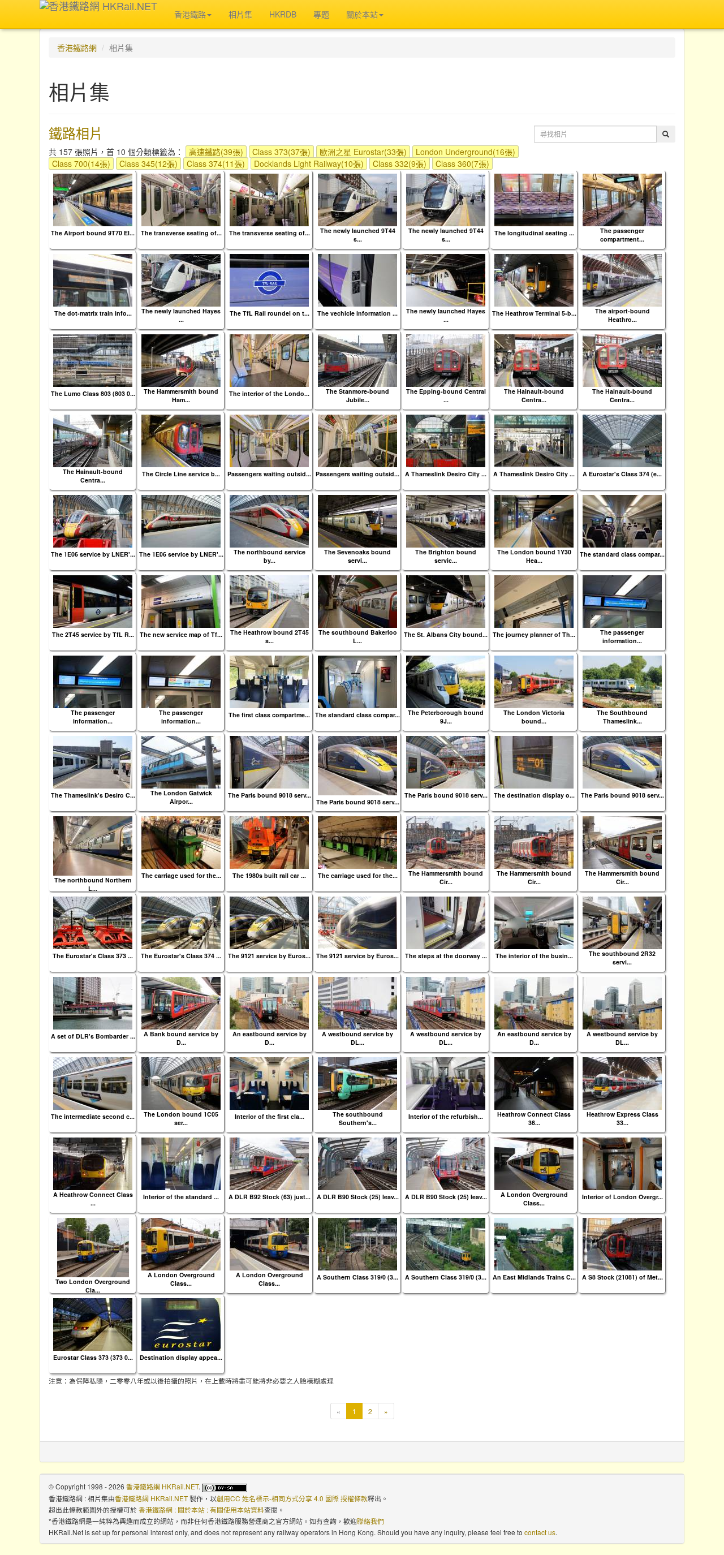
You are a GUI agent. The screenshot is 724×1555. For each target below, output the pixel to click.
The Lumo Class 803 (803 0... (93, 393)
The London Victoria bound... (533, 716)
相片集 (240, 14)
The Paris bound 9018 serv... (269, 795)
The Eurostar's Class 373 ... (93, 955)
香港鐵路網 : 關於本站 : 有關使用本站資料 (201, 1509)
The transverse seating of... (181, 233)
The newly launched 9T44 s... (357, 234)
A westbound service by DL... (357, 1038)
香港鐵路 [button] (190, 14)
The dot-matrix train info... (93, 313)
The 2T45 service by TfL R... (93, 634)
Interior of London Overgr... (622, 1196)
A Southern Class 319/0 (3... (357, 1277)
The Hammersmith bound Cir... (445, 877)
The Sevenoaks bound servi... (357, 556)
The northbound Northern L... (93, 884)
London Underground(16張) (465, 151)
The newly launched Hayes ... (181, 315)
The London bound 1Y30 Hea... (534, 556)
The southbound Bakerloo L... (357, 636)
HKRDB (282, 14)
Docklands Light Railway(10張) (309, 163)
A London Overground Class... (534, 1198)
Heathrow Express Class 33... (622, 1118)
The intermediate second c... (93, 1116)
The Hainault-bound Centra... (534, 395)
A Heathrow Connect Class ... (93, 1198)
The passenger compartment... (622, 234)
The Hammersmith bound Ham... (181, 395)
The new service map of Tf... (181, 634)
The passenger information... (622, 636)
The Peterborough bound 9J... (446, 716)
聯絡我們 (370, 1521)
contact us (539, 1532)
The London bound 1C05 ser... (181, 1118)
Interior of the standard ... (181, 1196)
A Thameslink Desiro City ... (445, 473)
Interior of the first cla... (269, 1116)
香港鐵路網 (77, 47)
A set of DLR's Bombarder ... (93, 1036)
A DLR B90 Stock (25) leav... (358, 1196)
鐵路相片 (76, 133)
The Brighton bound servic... (445, 556)
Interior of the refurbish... (445, 1116)
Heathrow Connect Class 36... (534, 1118)
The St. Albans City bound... (446, 634)
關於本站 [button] (362, 14)
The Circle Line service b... (181, 473)
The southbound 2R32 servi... (622, 957)
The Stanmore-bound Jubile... (357, 395)
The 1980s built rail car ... (269, 875)
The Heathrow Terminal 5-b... (534, 313)
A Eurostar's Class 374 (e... (622, 473)
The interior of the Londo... (269, 393)
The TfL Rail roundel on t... (269, 313)
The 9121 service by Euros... (269, 955)
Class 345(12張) (148, 163)
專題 (321, 14)
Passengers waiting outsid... (269, 473)
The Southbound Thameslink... (622, 716)
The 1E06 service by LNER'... (93, 554)
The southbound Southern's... (358, 1118)
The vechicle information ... (357, 313)
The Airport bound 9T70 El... (93, 233)
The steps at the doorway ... (446, 955)
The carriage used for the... (181, 875)
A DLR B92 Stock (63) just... (270, 1196)
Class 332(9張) (399, 163)
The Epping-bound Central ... (446, 395)
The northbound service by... (269, 556)
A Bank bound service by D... (181, 1038)
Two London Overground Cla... (92, 1285)
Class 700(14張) (81, 163)
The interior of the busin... (534, 955)
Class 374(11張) (216, 163)
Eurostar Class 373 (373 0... (93, 1357)
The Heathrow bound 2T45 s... (269, 636)
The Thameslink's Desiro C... (93, 795)
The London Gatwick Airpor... (181, 797)
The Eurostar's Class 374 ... (181, 955)
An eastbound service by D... (269, 1038)
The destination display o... (534, 795)
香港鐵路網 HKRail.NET (162, 1486)
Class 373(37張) (281, 151)
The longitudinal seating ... (534, 233)
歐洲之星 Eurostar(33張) (363, 151)
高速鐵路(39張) (216, 151)
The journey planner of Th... (534, 634)
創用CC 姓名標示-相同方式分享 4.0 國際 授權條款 (292, 1498)
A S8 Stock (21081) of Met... (622, 1277)
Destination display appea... (181, 1357)
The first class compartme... (269, 714)
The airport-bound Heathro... (622, 315)
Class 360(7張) (462, 163)
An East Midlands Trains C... (534, 1277)
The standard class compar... (622, 554)
